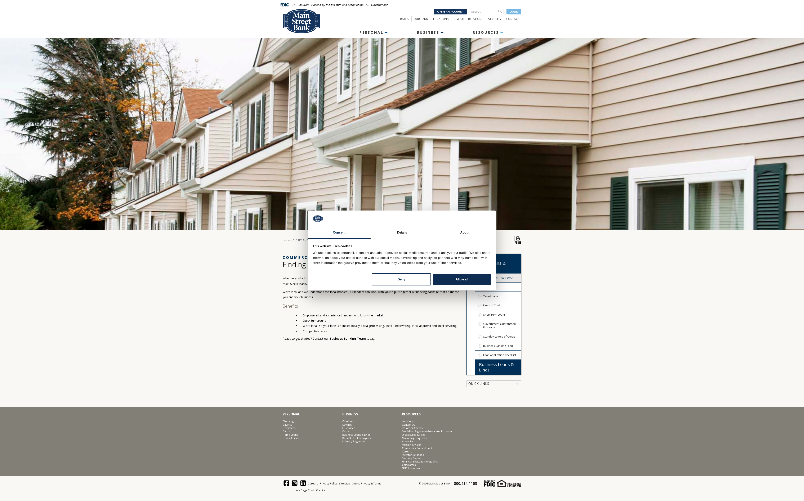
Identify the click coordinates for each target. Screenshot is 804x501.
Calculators (409, 465)
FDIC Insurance (411, 468)
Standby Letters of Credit (499, 336)
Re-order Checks (412, 428)
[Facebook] (286, 483)
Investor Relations (468, 19)
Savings (287, 424)
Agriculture (490, 287)
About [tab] (464, 232)
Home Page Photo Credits (309, 490)
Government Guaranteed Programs (499, 325)
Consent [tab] (339, 232)
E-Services (289, 428)
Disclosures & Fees (413, 435)
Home (286, 240)
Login (513, 11)
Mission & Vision (411, 445)
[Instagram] (295, 483)
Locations (441, 19)
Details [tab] (402, 232)
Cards (286, 431)
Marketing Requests (414, 438)
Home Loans (290, 435)
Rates (404, 19)
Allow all (462, 279)
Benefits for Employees (356, 438)
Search (500, 11)
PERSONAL (371, 32)
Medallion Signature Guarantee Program (427, 431)
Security (494, 19)
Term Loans (490, 296)
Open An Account (450, 11)
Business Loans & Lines (496, 367)
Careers (407, 451)
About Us (407, 441)
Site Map (344, 483)
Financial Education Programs (420, 461)
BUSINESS (428, 32)
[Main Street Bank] (310, 21)
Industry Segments (353, 441)
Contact (512, 19)
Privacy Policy (328, 483)
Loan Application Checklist (499, 355)
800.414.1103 (465, 483)
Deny (401, 279)
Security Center (411, 458)
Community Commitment (417, 448)
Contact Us (408, 424)
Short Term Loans (494, 314)
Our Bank (421, 19)
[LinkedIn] (303, 483)
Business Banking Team (348, 338)
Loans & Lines (291, 438)
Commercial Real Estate (498, 278)
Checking (288, 421)
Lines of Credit (492, 305)
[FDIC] (489, 483)
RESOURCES (486, 32)
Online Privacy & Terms (366, 483)
